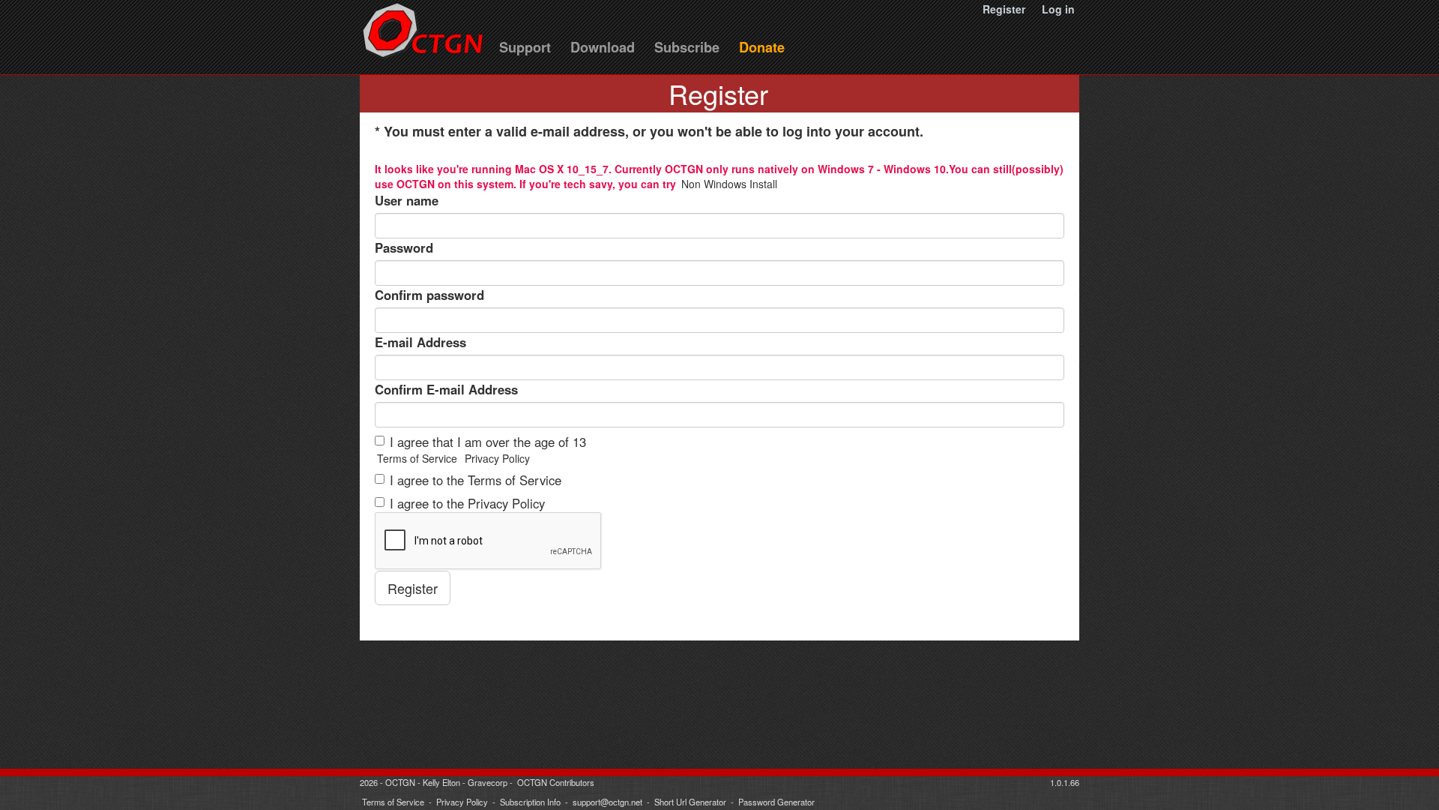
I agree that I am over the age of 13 (488, 442)
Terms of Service (417, 458)
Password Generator (776, 802)
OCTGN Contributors (555, 782)
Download (602, 47)
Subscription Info (530, 802)
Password (404, 247)
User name (406, 200)
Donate (762, 47)
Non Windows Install (729, 183)
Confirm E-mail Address (446, 389)
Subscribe (687, 47)
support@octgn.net (607, 802)
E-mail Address (420, 342)
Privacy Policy (497, 458)
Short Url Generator (690, 802)
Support (525, 47)
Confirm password (429, 295)
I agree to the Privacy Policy (467, 503)
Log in (1058, 9)
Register (1004, 9)
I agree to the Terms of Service (475, 480)
